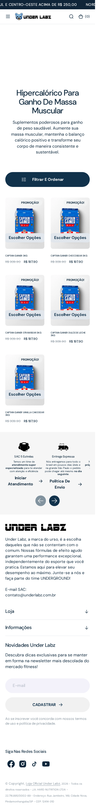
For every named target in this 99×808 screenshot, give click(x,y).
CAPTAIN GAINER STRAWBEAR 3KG (23, 332)
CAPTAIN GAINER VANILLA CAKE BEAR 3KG (24, 414)
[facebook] (11, 764)
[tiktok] (34, 764)
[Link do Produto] (24, 223)
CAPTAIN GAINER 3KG (16, 255)
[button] (8, 16)
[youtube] (46, 764)
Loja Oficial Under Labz (43, 783)
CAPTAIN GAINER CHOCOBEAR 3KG (69, 255)
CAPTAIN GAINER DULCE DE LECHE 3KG (68, 334)
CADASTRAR (44, 704)
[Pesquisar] (71, 16)
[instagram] (23, 764)
